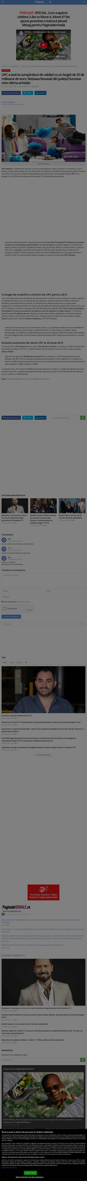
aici (15, 1150)
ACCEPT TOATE (30, 1173)
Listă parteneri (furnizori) (9, 1167)
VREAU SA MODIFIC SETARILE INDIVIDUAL (30, 1177)
